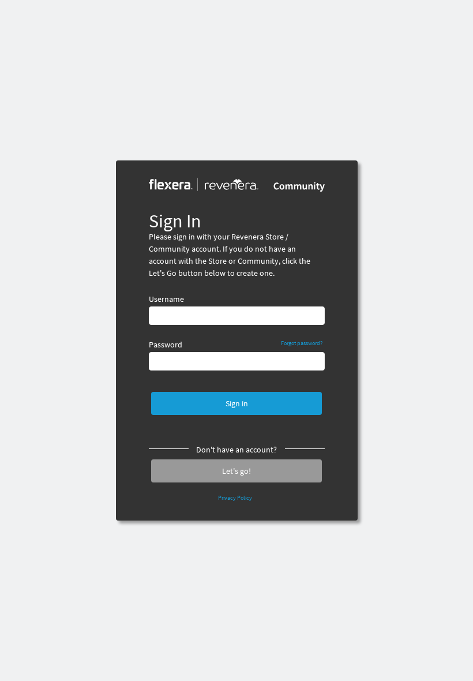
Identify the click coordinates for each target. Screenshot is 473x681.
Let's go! (236, 471)
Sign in (237, 403)
